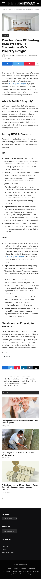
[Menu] (3, 3)
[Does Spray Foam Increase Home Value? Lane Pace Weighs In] (20, 407)
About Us (5, 546)
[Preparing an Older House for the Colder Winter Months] (20, 439)
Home (4, 543)
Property (6, 35)
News (9, 568)
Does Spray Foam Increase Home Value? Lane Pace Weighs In (20, 421)
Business (23, 568)
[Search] (38, 3)
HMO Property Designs (17, 84)
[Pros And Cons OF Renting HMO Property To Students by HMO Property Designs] (20, 22)
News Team (11, 56)
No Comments (33, 56)
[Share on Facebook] (7, 64)
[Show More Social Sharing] (37, 64)
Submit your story (8, 552)
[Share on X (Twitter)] (18, 64)
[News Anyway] (21, 3)
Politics (15, 571)
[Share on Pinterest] (29, 64)
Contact (4, 549)
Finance (16, 568)
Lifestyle (21, 571)
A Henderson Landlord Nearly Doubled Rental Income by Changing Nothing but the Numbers (20, 487)
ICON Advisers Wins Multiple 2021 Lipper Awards (29, 381)
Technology (31, 568)
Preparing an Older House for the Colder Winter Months (18, 454)
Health (29, 571)
